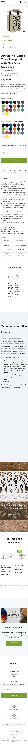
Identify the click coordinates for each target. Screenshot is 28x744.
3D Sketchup (7, 241)
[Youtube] (7, 724)
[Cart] (21, 1)
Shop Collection (14, 514)
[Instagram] (3, 724)
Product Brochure (21, 241)
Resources (14, 676)
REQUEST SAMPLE (14, 643)
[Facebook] (14, 724)
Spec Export (7, 259)
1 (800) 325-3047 (14, 709)
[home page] (3, 2)
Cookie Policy (14, 737)
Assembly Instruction (21, 254)
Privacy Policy (14, 734)
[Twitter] (10, 724)
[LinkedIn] (24, 724)
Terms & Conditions (14, 731)
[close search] (16, 1)
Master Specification (7, 254)
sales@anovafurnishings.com (14, 718)
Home (5, 5)
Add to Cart (14, 160)
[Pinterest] (17, 724)
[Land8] (20, 724)
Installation (21, 249)
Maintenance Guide (21, 245)
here (22, 197)
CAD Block (7, 249)
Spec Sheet (7, 245)
